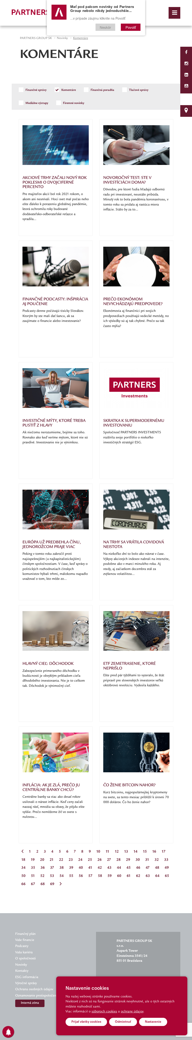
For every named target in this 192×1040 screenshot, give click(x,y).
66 (23, 884)
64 (157, 876)
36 (43, 868)
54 (61, 876)
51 (33, 876)
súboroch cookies (104, 1011)
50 (23, 876)
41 (90, 868)
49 (167, 868)
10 (98, 852)
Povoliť (131, 27)
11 (107, 852)
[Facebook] (186, 53)
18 (23, 860)
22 (61, 860)
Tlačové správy (138, 90)
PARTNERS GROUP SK (36, 38)
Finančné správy (36, 90)
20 (42, 860)
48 (157, 868)
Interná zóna (30, 1003)
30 (138, 860)
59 (109, 876)
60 (119, 876)
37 (52, 868)
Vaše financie (24, 940)
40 (81, 868)
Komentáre (68, 90)
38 (61, 868)
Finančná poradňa (102, 90)
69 (52, 884)
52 (42, 876)
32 (157, 860)
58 (100, 876)
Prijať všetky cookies (86, 1021)
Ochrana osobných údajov (34, 989)
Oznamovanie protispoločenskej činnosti (44, 995)
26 (99, 860)
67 (33, 884)
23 (71, 860)
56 (81, 876)
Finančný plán (25, 934)
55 (71, 876)
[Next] (60, 884)
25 (90, 860)
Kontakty (21, 971)
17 (164, 852)
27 (109, 860)
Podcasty (21, 946)
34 (23, 868)
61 (129, 876)
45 (128, 868)
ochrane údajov (132, 1011)
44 (119, 868)
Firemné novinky (73, 103)
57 (90, 876)
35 (33, 868)
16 (154, 852)
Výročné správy (26, 983)
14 (135, 852)
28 (118, 860)
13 (126, 852)
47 (148, 868)
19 (33, 860)
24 (80, 860)
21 (52, 860)
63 (148, 876)
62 (138, 876)
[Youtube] (186, 87)
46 (138, 868)
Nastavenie (153, 1021)
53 (52, 876)
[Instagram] (186, 64)
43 (109, 868)
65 (167, 876)
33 (166, 860)
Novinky (62, 38)
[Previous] (22, 852)
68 (43, 884)
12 (117, 852)
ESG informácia (26, 977)
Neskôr (105, 27)
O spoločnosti (25, 958)
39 (71, 868)
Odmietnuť (123, 1021)
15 (145, 852)
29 (128, 860)
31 (147, 860)
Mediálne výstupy (36, 103)
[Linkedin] (186, 75)
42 (100, 868)
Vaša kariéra (24, 952)
